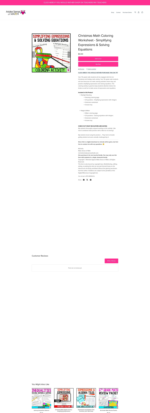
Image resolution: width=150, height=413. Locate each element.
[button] (33, 54)
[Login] (139, 12)
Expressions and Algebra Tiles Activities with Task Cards (86, 410)
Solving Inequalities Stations (41, 410)
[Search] (135, 12)
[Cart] (143, 12)
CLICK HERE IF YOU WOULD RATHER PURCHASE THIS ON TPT (98, 73)
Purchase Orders (127, 12)
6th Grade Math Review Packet (108, 410)
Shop (112, 12)
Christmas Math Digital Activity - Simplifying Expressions (63, 410)
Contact (118, 12)
